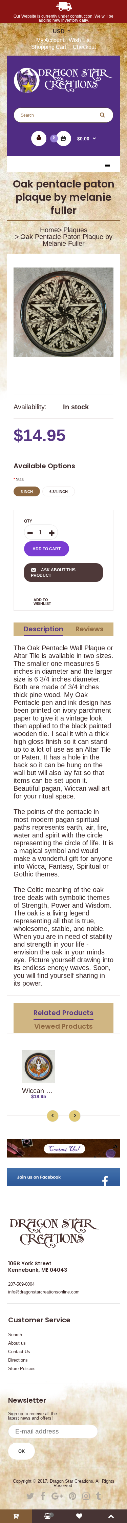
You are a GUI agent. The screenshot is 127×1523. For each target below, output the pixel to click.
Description (43, 629)
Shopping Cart (48, 47)
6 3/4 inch (58, 492)
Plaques (75, 230)
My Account (50, 40)
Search (15, 1334)
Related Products (63, 1012)
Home (49, 230)
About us (17, 1343)
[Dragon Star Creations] (63, 91)
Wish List (80, 40)
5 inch (27, 492)
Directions (18, 1360)
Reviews (90, 629)
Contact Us (19, 1351)
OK (21, 1451)
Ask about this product (53, 573)
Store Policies (22, 1368)
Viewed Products (63, 1026)
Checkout (84, 47)
